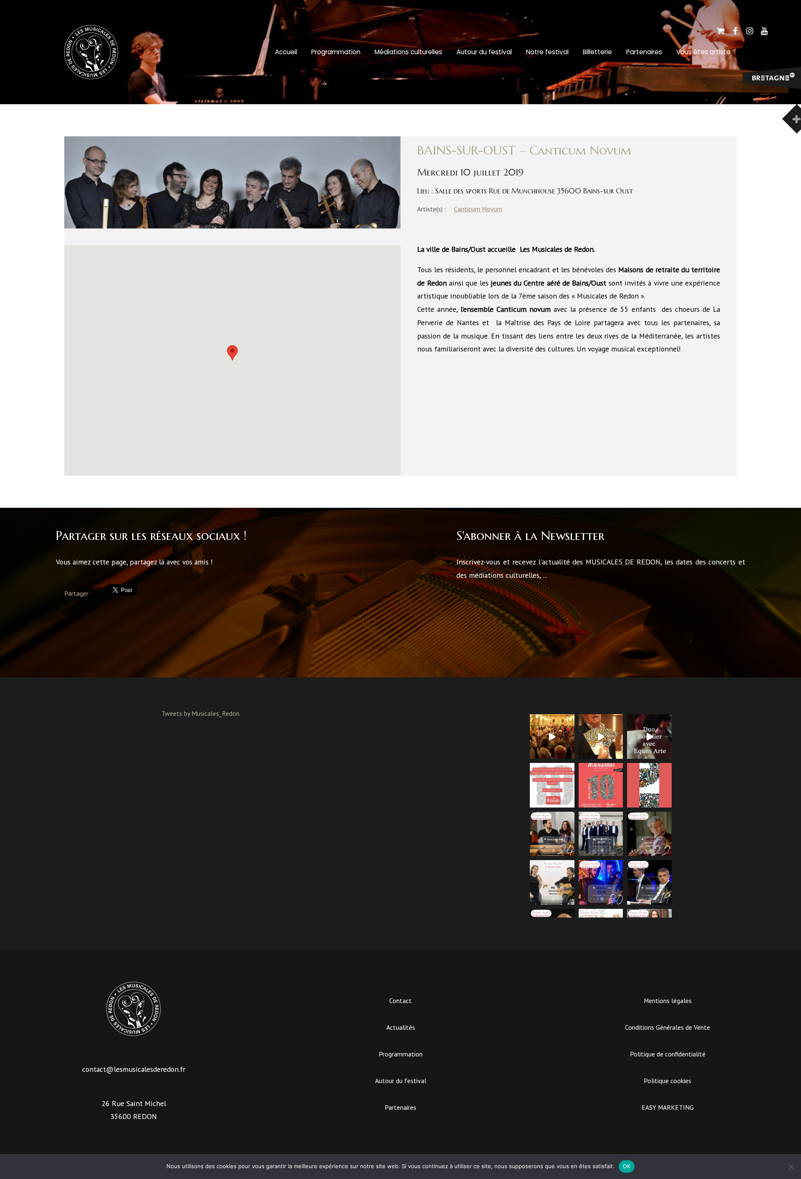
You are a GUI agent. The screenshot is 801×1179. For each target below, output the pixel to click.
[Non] (790, 1166)
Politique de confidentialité (667, 1054)
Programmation (335, 52)
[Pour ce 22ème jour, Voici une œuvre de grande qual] (649, 834)
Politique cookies (667, 1080)
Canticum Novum (478, 209)
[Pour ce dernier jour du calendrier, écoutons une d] (552, 834)
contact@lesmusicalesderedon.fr (133, 1069)
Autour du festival (484, 52)
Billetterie (597, 52)
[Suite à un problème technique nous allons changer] (601, 785)
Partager (76, 593)
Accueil (286, 52)
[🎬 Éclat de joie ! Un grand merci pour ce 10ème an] (552, 736)
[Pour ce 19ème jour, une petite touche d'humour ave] (649, 882)
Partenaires (644, 52)
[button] (232, 353)
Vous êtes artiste (703, 52)
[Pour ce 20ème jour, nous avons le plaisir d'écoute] (601, 882)
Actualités (400, 1027)
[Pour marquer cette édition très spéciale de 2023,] (649, 785)
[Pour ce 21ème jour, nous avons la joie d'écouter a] (552, 882)
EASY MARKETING (668, 1107)
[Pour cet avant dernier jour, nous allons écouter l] (601, 834)
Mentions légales (668, 1000)
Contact (400, 1000)
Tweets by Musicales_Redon (200, 713)
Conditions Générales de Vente (667, 1027)
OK (627, 1166)
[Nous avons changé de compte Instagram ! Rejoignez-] (552, 785)
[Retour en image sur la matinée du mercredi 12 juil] (649, 736)
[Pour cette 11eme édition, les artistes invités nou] (601, 736)
